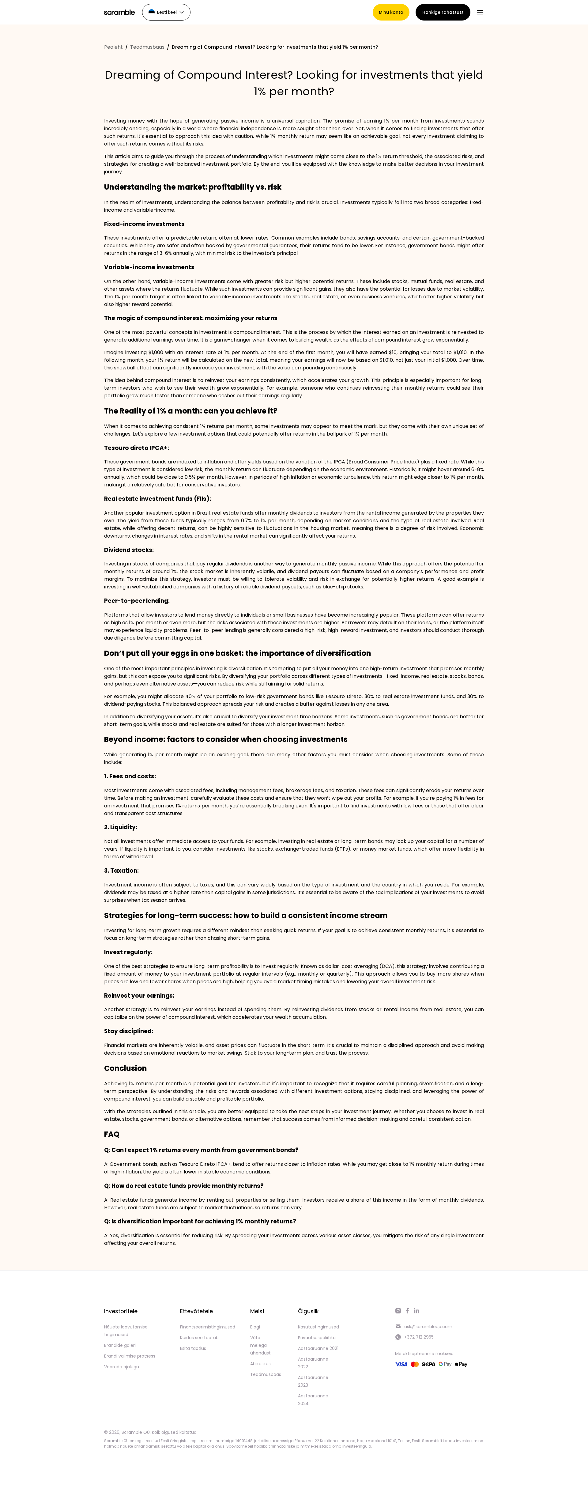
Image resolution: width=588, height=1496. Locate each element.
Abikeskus (260, 1364)
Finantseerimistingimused (207, 1327)
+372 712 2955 (419, 1337)
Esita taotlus (193, 1348)
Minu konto (391, 12)
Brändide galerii (120, 1345)
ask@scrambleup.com (428, 1327)
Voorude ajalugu (121, 1367)
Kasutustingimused (318, 1327)
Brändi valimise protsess (129, 1356)
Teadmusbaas (147, 47)
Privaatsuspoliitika (317, 1338)
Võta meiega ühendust (260, 1345)
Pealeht (113, 47)
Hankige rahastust (443, 12)
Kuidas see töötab (199, 1338)
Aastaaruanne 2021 (318, 1348)
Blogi (255, 1327)
